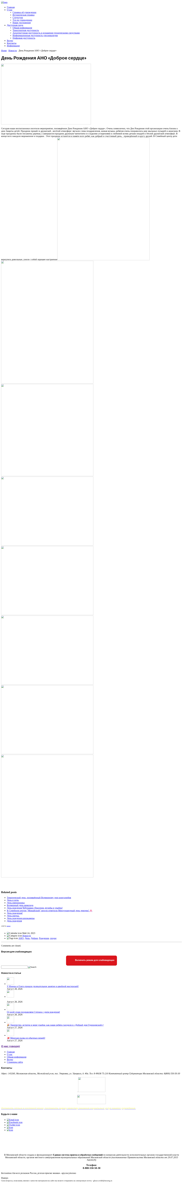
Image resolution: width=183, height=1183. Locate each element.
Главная (11, 7)
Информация (13, 46)
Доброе (34, 938)
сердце (53, 938)
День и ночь (13, 900)
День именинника (16, 903)
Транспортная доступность (26, 30)
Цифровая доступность (24, 38)
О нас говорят (10, 1046)
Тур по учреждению (22, 20)
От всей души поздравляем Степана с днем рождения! (33, 1012)
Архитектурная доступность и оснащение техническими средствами (46, 33)
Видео (10, 40)
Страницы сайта (15, 1062)
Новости (12, 50)
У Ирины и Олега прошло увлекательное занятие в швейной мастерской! (43, 986)
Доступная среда (15, 25)
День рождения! (15, 913)
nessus (8, 926)
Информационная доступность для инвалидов (35, 35)
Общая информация (22, 28)
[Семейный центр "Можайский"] (4, 2)
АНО (21, 938)
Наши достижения (22, 22)
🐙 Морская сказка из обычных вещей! (26, 1038)
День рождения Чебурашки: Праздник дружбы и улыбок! (35, 908)
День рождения (14, 921)
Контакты (11, 43)
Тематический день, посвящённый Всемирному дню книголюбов (39, 897)
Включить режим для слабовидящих (94, 960)
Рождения (44, 938)
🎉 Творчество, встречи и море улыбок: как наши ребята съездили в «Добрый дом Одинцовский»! (55, 1025)
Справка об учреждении (24, 12)
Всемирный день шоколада (20, 905)
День (27, 938)
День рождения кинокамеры (21, 918)
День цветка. (13, 915)
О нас (9, 10)
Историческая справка (23, 15)
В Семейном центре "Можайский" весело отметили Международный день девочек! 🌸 (49, 910)
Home (4, 50)
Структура (18, 17)
